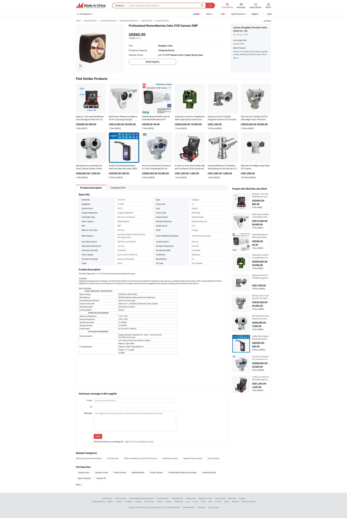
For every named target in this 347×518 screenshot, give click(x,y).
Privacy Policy (214, 507)
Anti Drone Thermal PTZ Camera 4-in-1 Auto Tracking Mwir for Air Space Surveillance (260, 358)
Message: (87, 413)
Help (223, 14)
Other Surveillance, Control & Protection (140, 458)
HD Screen (196, 212)
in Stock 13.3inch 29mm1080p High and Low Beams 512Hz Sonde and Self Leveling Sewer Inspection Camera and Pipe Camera (260, 378)
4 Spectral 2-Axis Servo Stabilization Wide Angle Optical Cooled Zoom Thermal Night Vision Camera (260, 256)
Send (98, 436)
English (110, 501)
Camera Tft (101, 478)
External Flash (198, 217)
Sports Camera (84, 478)
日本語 (203, 501)
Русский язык (149, 501)
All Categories (85, 14)
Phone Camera (120, 472)
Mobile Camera (138, 472)
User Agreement (189, 507)
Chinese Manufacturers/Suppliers (141, 498)
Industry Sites (191, 498)
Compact (195, 199)
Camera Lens (83, 472)
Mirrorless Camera (170, 458)
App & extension (238, 14)
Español (119, 501)
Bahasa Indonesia (248, 501)
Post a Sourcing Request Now (139, 441)
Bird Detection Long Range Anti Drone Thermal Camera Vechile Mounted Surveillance (260, 317)
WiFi (119, 225)
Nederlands (178, 501)
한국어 (195, 501)
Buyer (208, 14)
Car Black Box (113, 458)
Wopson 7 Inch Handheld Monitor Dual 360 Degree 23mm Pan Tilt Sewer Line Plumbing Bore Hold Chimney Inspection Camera (260, 195)
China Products (120, 498)
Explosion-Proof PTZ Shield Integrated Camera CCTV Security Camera (260, 276)
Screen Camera (156, 472)
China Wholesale (162, 498)
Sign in (268, 7)
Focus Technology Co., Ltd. (156, 507)
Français (138, 501)
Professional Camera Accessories (182, 472)
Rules (269, 14)
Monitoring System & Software (89, 458)
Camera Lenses (101, 472)
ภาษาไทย (217, 501)
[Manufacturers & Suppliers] (90, 5)
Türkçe (226, 501)
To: (91, 407)
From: (89, 400)
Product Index (220, 498)
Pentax (195, 208)
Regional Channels (205, 498)
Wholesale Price (177, 498)
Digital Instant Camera (192, 458)
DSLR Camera (213, 458)
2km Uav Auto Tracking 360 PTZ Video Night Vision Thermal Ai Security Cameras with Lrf (260, 297)
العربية (188, 501)
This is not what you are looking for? (109, 441)
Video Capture (123, 221)
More (235, 58)
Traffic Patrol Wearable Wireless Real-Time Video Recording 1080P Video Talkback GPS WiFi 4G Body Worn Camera (260, 337)
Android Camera (209, 472)
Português (128, 501)
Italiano (160, 501)
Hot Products (107, 498)
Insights (242, 498)
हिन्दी (209, 501)
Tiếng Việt (235, 501)
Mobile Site (232, 498)
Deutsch (169, 501)
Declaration (201, 507)
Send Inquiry (152, 61)
